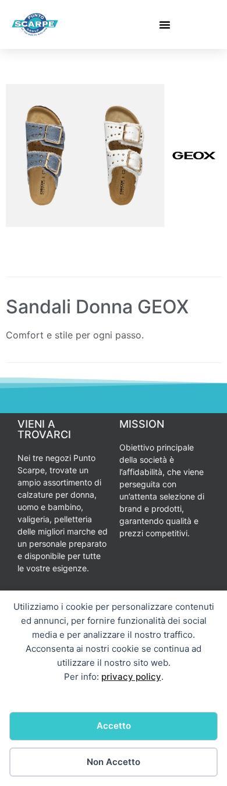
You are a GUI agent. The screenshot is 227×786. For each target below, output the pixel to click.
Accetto (114, 725)
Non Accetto (113, 761)
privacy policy (131, 676)
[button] (164, 24)
